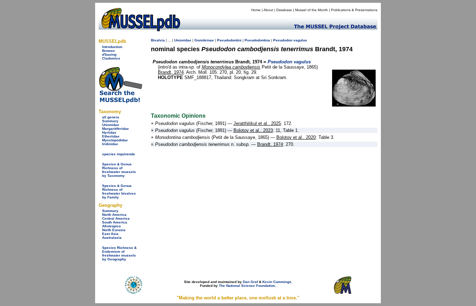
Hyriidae (109, 132)
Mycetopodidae (115, 140)
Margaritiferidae (115, 129)
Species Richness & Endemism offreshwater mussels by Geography (119, 253)
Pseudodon (282, 40)
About (268, 10)
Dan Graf (250, 282)
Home (256, 10)
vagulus (300, 40)
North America (114, 215)
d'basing (109, 54)
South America (114, 222)
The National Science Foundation (247, 286)
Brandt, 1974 (171, 72)
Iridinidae (110, 144)
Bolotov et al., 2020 (296, 137)
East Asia (110, 234)
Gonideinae (204, 40)
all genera (110, 117)
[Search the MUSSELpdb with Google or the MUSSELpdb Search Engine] (120, 102)
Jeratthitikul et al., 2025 (257, 123)
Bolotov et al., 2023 (253, 130)
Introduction (112, 47)
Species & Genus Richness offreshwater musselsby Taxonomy (119, 170)
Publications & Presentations (354, 10)
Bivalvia (158, 40)
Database (284, 10)
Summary (110, 121)
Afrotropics (111, 226)
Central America (116, 218)
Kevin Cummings (276, 282)
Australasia (112, 238)
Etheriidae (111, 136)
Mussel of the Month (311, 10)
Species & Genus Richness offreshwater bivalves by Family (119, 191)
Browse (108, 51)
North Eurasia (113, 230)
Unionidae (110, 125)
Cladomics (111, 58)
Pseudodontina (257, 40)
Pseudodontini (229, 40)
